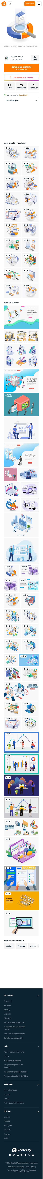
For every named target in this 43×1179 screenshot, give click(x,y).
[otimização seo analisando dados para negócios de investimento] (13, 260)
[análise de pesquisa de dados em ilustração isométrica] (11, 737)
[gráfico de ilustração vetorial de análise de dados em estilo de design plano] (30, 752)
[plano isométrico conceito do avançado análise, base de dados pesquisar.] (21, 502)
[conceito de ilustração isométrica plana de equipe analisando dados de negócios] (12, 1011)
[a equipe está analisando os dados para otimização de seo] (13, 151)
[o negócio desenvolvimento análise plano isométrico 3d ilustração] (12, 657)
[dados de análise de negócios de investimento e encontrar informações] (29, 167)
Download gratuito (21, 67)
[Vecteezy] (3, 3)
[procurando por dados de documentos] (12, 381)
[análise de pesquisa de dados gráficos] (13, 198)
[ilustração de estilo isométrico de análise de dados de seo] (12, 813)
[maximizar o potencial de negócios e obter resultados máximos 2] (12, 167)
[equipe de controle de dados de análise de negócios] (12, 291)
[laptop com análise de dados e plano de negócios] (12, 213)
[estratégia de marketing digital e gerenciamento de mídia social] (12, 412)
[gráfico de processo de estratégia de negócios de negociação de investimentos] (29, 275)
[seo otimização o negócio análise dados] (13, 797)
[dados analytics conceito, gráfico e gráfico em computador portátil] (12, 625)
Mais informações (12, 99)
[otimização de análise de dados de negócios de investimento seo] (12, 781)
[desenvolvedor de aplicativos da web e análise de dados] (13, 396)
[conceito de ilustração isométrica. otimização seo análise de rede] (12, 366)
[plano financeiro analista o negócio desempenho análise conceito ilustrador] (21, 457)
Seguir (35, 59)
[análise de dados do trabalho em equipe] (21, 1029)
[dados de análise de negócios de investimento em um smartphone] (13, 229)
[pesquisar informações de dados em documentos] (12, 321)
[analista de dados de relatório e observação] (12, 244)
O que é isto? (23, 95)
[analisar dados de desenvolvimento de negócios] (12, 336)
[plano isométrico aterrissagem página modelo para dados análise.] (21, 438)
